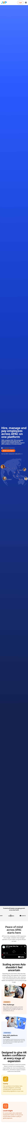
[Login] (20, 2)
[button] (26, 2)
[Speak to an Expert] (8, 450)
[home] (4, 2)
